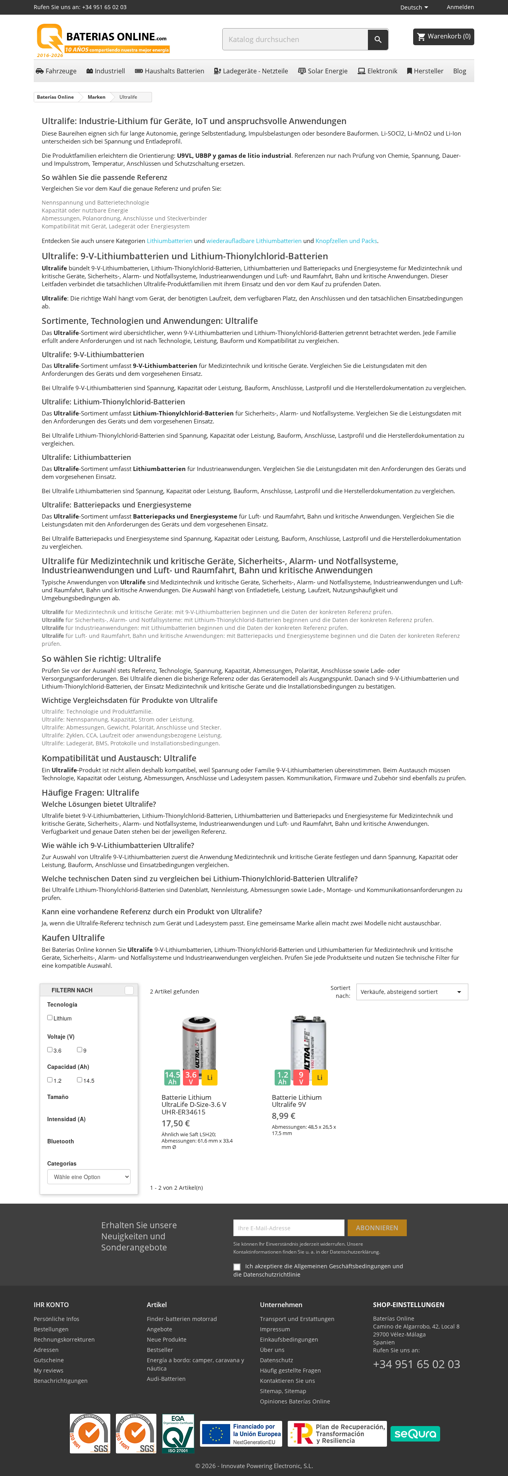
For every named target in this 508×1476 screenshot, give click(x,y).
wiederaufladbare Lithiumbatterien (254, 241)
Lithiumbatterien (169, 241)
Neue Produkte (167, 1339)
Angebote (159, 1329)
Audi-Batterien (166, 1378)
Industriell (110, 71)
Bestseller (160, 1349)
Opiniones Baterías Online (295, 1401)
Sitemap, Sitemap (283, 1391)
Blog (459, 71)
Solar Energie (328, 71)
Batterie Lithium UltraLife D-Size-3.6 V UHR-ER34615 (194, 1104)
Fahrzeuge (61, 71)
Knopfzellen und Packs (346, 241)
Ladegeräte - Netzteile (255, 71)
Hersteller (429, 71)
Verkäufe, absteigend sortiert (412, 992)
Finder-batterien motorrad (182, 1319)
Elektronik (382, 71)
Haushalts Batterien (174, 71)
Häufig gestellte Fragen (290, 1370)
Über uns (272, 1349)
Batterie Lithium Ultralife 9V (297, 1101)
